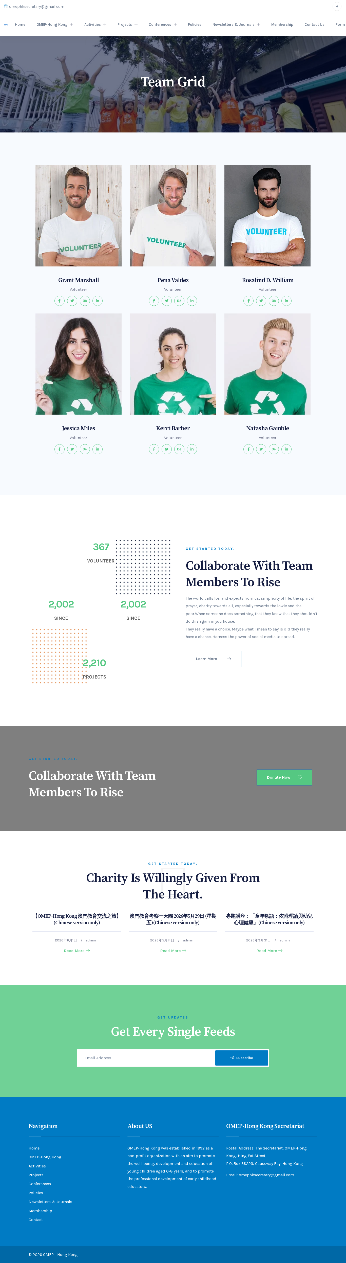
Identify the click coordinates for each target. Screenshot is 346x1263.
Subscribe (243, 1058)
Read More (74, 950)
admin (91, 940)
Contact (36, 1219)
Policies (194, 24)
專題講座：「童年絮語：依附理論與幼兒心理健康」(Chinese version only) (269, 919)
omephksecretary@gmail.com (36, 6)
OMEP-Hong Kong (52, 24)
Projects (125, 24)
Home (20, 24)
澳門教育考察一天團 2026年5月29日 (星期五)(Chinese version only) (173, 919)
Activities (92, 24)
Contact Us (314, 24)
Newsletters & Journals (234, 24)
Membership (282, 24)
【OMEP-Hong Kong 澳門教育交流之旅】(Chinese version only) (77, 919)
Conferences (160, 24)
